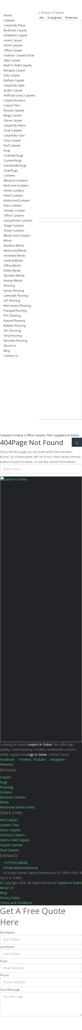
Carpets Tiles (9, 825)
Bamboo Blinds (14, 245)
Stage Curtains (14, 225)
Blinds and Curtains (17, 235)
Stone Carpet (13, 120)
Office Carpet (13, 50)
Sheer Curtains (14, 230)
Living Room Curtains (18, 220)
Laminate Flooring (16, 295)
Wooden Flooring (15, 340)
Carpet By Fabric (15, 125)
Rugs (7, 150)
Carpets (9, 20)
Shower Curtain (14, 210)
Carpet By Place (14, 25)
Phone (4, 975)
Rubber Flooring (15, 325)
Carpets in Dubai (69, 883)
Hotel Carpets (13, 45)
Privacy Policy (10, 898)
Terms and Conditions (16, 903)
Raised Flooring (14, 320)
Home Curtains (14, 190)
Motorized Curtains (17, 200)
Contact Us (11, 355)
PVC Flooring (12, 315)
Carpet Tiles (12, 105)
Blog (7, 350)
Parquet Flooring (15, 310)
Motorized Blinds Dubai (17, 807)
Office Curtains (14, 215)
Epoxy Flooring (14, 290)
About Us (10, 345)
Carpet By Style (14, 85)
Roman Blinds (13, 280)
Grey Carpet (12, 140)
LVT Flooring (12, 300)
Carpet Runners (15, 100)
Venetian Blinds (14, 255)
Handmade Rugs (15, 165)
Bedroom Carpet (15, 30)
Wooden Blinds (14, 275)
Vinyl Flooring (13, 335)
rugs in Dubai (37, 754)
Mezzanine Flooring (17, 305)
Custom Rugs (13, 160)
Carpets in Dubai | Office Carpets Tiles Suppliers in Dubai (39, 435)
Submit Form (15, 1022)
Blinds (8, 240)
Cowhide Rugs (13, 155)
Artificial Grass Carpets (19, 95)
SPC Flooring (12, 330)
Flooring (9, 285)
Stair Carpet (12, 60)
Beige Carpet (12, 115)
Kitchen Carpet (14, 80)
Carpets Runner (11, 845)
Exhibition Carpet (15, 35)
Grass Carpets (10, 830)
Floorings (7, 787)
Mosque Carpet (14, 70)
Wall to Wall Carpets (15, 840)
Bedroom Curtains (16, 185)
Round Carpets (14, 110)
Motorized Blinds (15, 250)
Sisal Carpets (13, 130)
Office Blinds (12, 265)
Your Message (10, 989)
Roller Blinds (12, 270)
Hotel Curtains (13, 195)
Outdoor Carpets (12, 835)
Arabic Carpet (13, 90)
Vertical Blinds (13, 260)
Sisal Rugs (11, 170)
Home (8, 15)
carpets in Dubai (39, 744)
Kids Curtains (13, 205)
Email (3, 961)
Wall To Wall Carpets (18, 65)
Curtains (9, 175)
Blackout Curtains (16, 180)
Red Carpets (12, 145)
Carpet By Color (14, 135)
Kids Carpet (12, 75)
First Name (7, 932)
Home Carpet (13, 40)
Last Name (7, 947)
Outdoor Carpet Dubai (19, 55)
